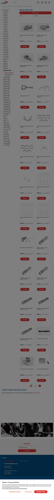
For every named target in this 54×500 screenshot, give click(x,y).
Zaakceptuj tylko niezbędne (15, 491)
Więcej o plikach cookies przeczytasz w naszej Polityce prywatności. (14, 488)
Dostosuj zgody (28, 491)
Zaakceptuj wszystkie (40, 491)
